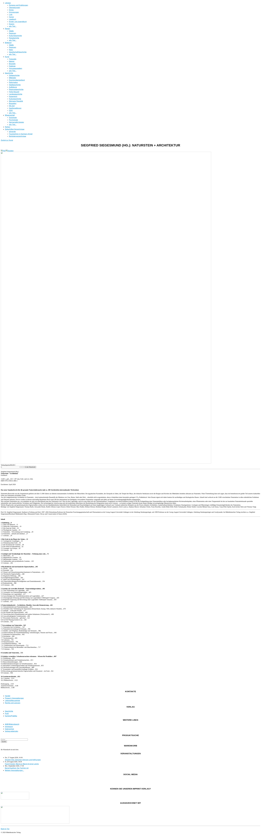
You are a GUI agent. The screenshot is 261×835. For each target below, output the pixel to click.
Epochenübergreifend (17, 80)
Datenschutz (9, 729)
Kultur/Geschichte (15, 35)
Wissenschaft (10, 115)
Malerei (11, 61)
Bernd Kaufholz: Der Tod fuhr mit (16, 768)
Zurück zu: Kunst (7, 140)
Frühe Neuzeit (14, 92)
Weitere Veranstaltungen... (14, 770)
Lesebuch (12, 19)
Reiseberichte (14, 38)
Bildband (8, 42)
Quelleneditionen (15, 108)
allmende (12, 131)
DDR (11, 110)
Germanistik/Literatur (16, 122)
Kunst (7, 56)
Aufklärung (13, 87)
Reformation (13, 82)
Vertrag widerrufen (11, 731)
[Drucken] (10, 150)
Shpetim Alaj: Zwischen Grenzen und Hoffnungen (23, 759)
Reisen (7, 28)
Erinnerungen (14, 12)
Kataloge (12, 66)
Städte (11, 31)
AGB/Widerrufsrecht (12, 724)
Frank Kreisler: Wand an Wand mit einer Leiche (22, 764)
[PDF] (3, 150)
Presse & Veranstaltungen (14, 698)
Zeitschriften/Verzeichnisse (14, 129)
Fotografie (12, 59)
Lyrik (10, 14)
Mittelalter (12, 78)
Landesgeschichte (15, 94)
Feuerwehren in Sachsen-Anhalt (20, 134)
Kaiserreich (13, 96)
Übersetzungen (14, 7)
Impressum (9, 726)
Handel (7, 696)
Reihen (7, 127)
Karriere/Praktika (11, 716)
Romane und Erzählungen (18, 5)
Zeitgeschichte (14, 75)
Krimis (11, 10)
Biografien (12, 103)
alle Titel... (12, 26)
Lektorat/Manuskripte (12, 700)
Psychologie (13, 120)
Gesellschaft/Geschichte (18, 52)
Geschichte (9, 73)
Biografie (12, 63)
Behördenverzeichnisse (17, 136)
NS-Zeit (12, 106)
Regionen (12, 33)
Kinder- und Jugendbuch (18, 21)
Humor (11, 17)
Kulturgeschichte (15, 99)
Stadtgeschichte (15, 85)
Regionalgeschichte (16, 89)
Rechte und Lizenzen (12, 703)
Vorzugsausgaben (15, 68)
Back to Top (5, 829)
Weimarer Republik (16, 101)
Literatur (8, 3)
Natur (11, 49)
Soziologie (13, 117)
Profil (7, 713)
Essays (11, 24)
